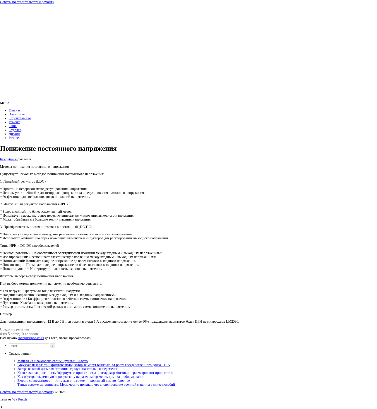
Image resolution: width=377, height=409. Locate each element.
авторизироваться (31, 338)
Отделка (15, 130)
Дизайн (14, 134)
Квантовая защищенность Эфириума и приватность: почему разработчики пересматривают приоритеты (95, 373)
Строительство (20, 118)
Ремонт (14, 122)
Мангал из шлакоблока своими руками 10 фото (52, 361)
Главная (15, 110)
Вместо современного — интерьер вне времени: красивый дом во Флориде (73, 380)
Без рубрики (9, 159)
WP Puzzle (19, 399)
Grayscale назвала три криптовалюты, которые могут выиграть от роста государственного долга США (93, 365)
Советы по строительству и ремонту (27, 2)
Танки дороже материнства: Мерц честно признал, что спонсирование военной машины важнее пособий (96, 384)
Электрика (17, 114)
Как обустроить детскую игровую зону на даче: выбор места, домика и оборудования (80, 376)
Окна (13, 126)
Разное (14, 138)
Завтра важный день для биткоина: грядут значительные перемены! (67, 369)
